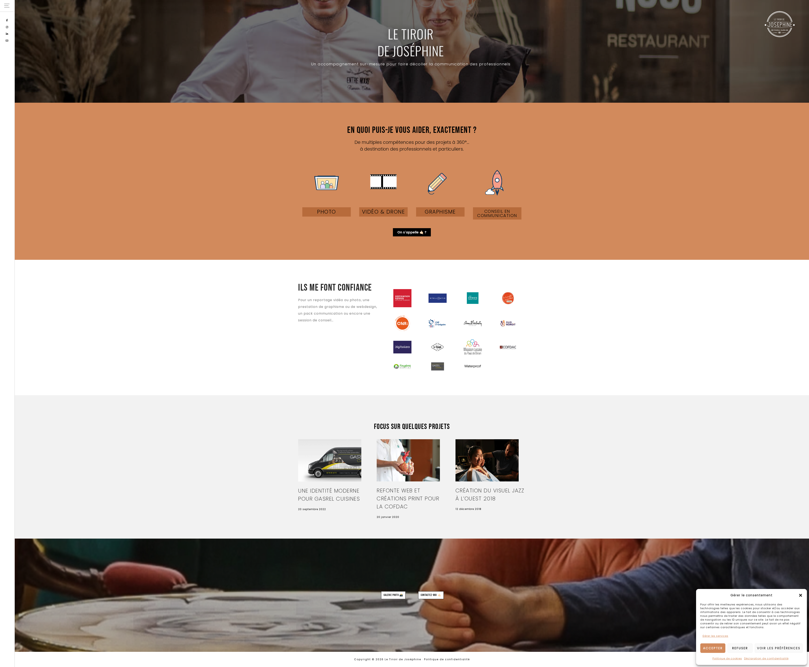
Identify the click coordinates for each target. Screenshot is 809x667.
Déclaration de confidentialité (766, 658)
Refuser (740, 648)
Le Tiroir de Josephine (779, 24)
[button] (800, 595)
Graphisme (440, 212)
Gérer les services (715, 636)
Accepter (713, 648)
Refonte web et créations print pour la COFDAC (408, 498)
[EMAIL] (7, 40)
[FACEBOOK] (7, 20)
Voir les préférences (778, 648)
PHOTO (326, 212)
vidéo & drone (383, 212)
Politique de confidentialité (447, 659)
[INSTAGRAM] (7, 27)
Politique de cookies (727, 658)
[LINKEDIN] (7, 34)
